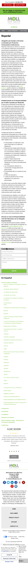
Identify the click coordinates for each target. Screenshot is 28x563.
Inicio (3, 30)
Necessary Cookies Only (9, 558)
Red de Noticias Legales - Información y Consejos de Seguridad (12, 421)
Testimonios (4, 425)
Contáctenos (23, 30)
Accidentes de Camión (10, 295)
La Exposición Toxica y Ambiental (12, 387)
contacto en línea (6, 242)
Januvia (6, 345)
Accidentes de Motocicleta (11, 292)
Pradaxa (6, 359)
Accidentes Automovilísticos (11, 289)
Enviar (14, 271)
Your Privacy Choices (12, 536)
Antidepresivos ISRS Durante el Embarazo (15, 307)
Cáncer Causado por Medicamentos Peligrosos (13, 317)
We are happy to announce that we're (14, 11)
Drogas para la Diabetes (10, 326)
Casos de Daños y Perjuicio (9, 282)
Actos (5, 304)
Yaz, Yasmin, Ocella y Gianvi (11, 377)
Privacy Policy (14, 517)
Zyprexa (6, 383)
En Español (6, 278)
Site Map (14, 522)
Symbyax (6, 365)
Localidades (4, 414)
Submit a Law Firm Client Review (14, 460)
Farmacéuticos (7, 303)
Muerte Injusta (7, 390)
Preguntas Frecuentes (7, 417)
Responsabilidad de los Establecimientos (15, 399)
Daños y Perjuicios (13, 30)
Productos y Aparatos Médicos (12, 396)
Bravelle (6, 313)
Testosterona (7, 371)
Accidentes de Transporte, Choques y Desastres (14, 299)
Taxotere (6, 368)
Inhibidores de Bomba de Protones (13, 340)
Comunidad (4, 411)
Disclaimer (14, 513)
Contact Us (14, 526)
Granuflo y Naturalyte (9, 337)
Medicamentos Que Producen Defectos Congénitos (14, 352)
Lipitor (5, 348)
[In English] (14, 27)
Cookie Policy (21, 536)
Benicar (6, 310)
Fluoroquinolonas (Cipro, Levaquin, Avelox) (13, 330)
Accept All (9, 554)
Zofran (5, 380)
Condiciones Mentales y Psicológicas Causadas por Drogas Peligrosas (14, 322)
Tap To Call (8, 5)
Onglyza (6, 356)
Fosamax (6, 334)
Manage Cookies (14, 538)
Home (14, 509)
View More (14, 456)
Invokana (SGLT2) (8, 343)
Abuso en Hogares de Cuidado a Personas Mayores (15, 285)
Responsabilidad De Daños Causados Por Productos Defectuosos (15, 403)
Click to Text (20, 5)
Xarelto (5, 374)
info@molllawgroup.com (15, 478)
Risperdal (6, 362)
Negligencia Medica (9, 393)
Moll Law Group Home (14, 20)
